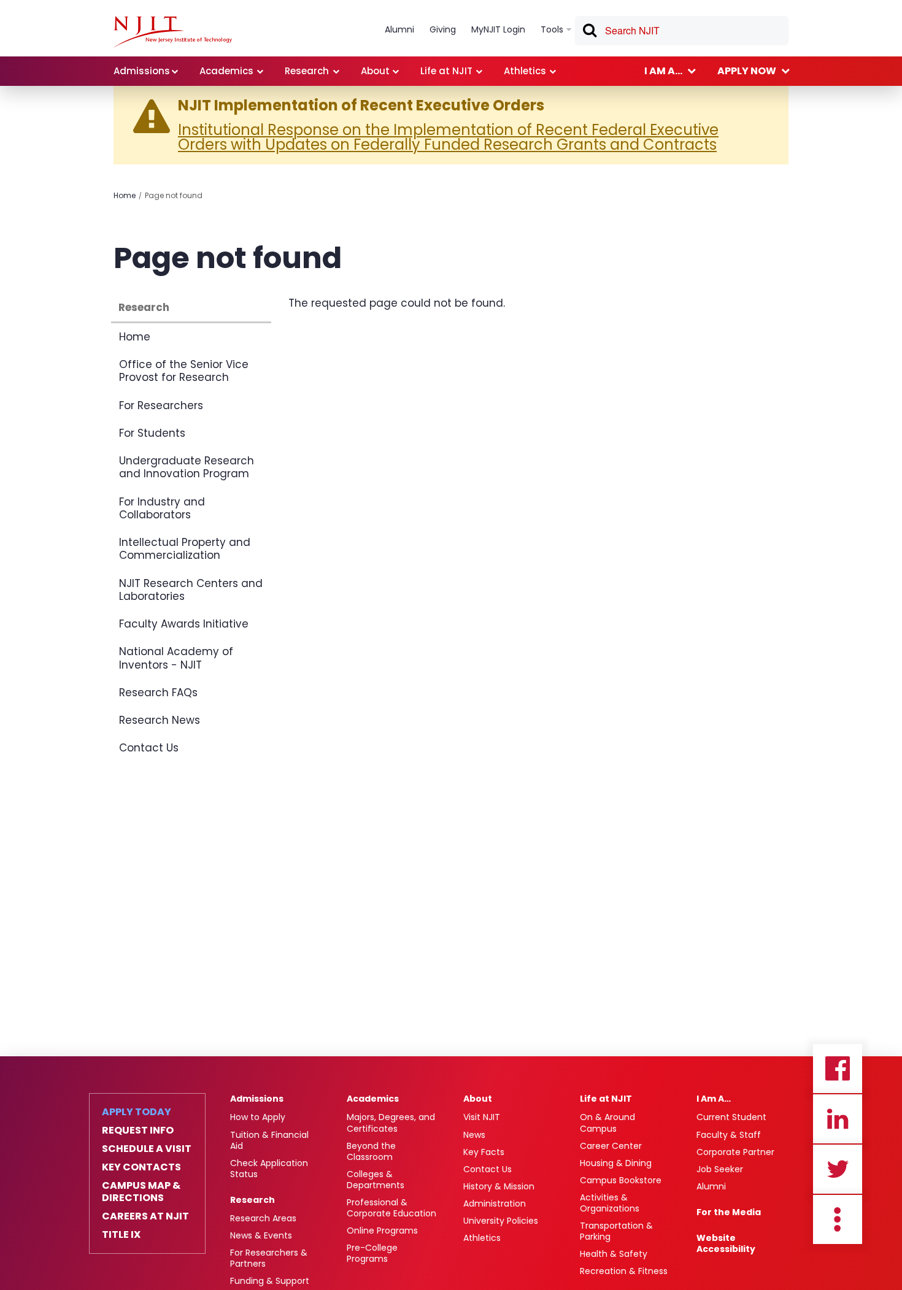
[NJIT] (173, 32)
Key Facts (483, 1152)
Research (143, 307)
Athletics (482, 1237)
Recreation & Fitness (624, 1271)
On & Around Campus (607, 1122)
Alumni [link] (399, 29)
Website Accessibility (725, 1243)
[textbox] (681, 30)
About (477, 1098)
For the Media (728, 1212)
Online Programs (382, 1230)
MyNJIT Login (498, 29)
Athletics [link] (525, 70)
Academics (373, 1098)
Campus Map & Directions (141, 1192)
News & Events (261, 1235)
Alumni (711, 1186)
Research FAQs (158, 692)
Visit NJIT (481, 1117)
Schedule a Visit (146, 1149)
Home (125, 195)
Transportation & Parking (616, 1231)
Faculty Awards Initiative (184, 623)
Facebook (837, 1068)
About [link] (375, 70)
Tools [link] (552, 29)
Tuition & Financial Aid (269, 1140)
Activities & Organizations (609, 1203)
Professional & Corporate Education (391, 1208)
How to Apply (257, 1117)
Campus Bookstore (620, 1180)
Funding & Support (269, 1280)
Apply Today (136, 1112)
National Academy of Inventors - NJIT (176, 658)
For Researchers (161, 405)
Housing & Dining (616, 1163)
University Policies (500, 1220)
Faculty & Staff (728, 1134)
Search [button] (589, 32)
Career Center (611, 1145)
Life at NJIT (606, 1098)
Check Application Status (269, 1169)
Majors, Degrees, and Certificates (391, 1122)
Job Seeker (719, 1169)
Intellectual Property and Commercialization (184, 548)
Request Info (138, 1130)
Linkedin (837, 1118)
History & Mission (498, 1186)
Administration (494, 1203)
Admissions (256, 1098)
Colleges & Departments (375, 1180)
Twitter (837, 1169)
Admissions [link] (142, 70)
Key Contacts (141, 1167)
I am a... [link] (663, 71)
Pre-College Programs (372, 1253)
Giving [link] (443, 29)
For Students (152, 433)
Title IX (121, 1235)
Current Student (731, 1117)
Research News (159, 720)
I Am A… (713, 1098)
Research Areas (263, 1218)
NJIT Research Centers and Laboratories (191, 590)
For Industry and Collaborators (162, 508)
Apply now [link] (746, 71)
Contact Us (149, 747)
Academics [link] (226, 70)
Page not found (173, 195)
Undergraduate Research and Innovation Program (186, 467)
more (837, 1219)
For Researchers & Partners (268, 1258)
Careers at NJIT (145, 1216)
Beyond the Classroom (371, 1151)
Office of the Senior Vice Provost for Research (184, 371)
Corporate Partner (735, 1152)
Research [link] (307, 70)
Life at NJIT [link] (446, 70)
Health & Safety (613, 1253)
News (474, 1134)
